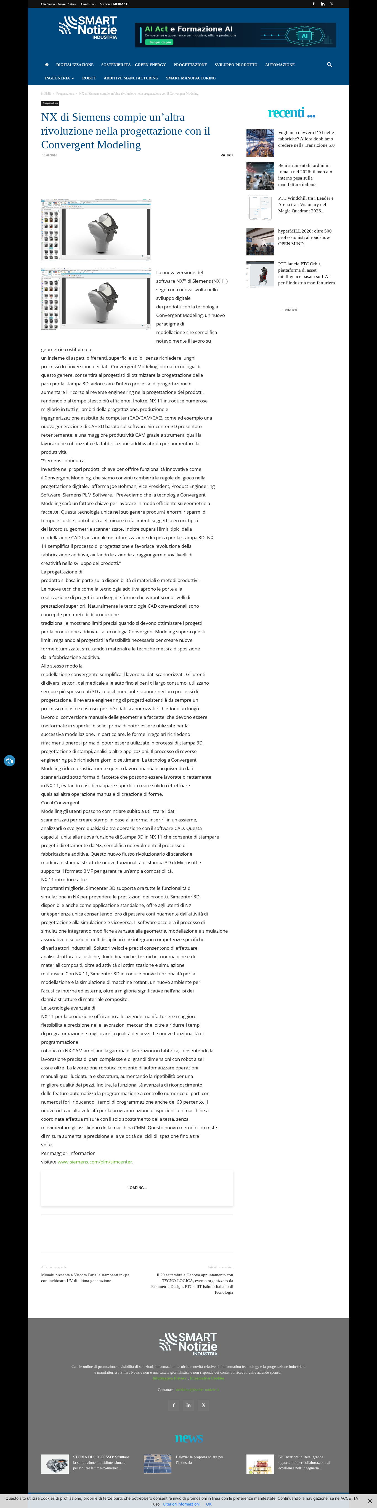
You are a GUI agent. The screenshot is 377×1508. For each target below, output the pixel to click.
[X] (332, 4)
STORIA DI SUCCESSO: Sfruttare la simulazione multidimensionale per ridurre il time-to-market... (101, 1462)
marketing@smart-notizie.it (197, 1390)
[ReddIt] (91, 180)
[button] (329, 65)
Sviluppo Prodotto (236, 65)
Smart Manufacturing (191, 78)
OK (209, 1504)
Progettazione (190, 65)
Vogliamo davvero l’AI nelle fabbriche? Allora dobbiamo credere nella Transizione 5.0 (306, 139)
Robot (89, 78)
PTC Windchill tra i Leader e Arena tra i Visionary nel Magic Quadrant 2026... (306, 204)
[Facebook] (313, 4)
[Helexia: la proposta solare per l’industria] (157, 1464)
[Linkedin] (322, 4)
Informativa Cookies (207, 1378)
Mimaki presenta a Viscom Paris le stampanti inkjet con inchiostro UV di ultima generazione (85, 1278)
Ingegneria (57, 78)
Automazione (280, 65)
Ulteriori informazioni (181, 1504)
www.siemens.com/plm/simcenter (95, 1162)
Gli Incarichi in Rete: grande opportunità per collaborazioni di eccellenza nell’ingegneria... (304, 1462)
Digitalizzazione (75, 65)
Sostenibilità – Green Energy (133, 65)
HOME (46, 93)
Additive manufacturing (131, 78)
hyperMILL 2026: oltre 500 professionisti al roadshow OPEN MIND (305, 237)
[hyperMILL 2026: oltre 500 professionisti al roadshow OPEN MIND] (260, 241)
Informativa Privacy (170, 1378)
